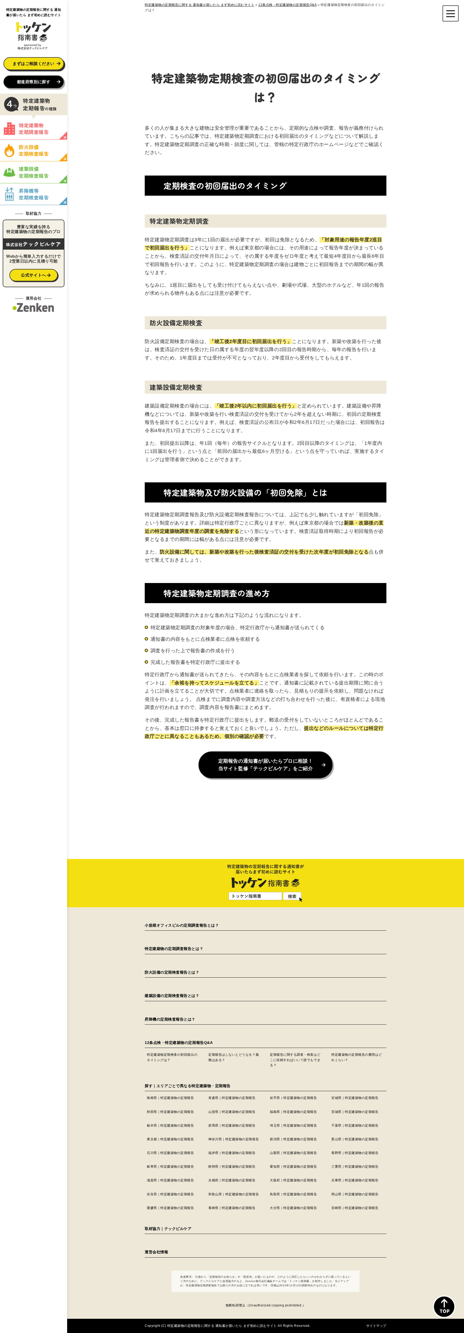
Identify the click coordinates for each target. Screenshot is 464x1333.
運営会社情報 (156, 1252)
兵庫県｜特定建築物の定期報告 (355, 1180)
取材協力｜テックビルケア (168, 1228)
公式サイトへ (33, 275)
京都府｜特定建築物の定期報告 (232, 1180)
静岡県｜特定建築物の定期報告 (232, 1166)
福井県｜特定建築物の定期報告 (232, 1153)
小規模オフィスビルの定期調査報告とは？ (182, 925)
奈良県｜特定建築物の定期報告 (170, 1194)
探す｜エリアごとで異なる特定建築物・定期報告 (188, 1086)
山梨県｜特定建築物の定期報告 (293, 1153)
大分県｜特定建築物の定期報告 (293, 1208)
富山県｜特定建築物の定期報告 (355, 1139)
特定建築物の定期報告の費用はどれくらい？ (356, 1057)
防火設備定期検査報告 (34, 150)
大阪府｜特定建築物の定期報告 (293, 1180)
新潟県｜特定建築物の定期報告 (293, 1139)
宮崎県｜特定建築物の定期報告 (355, 1208)
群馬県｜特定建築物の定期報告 (232, 1125)
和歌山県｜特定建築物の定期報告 (233, 1194)
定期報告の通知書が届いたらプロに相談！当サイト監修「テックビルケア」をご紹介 (265, 764)
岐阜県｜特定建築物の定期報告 (170, 1166)
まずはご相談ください (33, 63)
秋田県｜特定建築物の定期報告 (170, 1112)
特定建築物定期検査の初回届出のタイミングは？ (172, 1057)
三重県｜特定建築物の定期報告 (355, 1166)
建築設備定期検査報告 (34, 172)
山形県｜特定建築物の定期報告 (232, 1112)
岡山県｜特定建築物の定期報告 (355, 1194)
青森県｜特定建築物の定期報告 (232, 1098)
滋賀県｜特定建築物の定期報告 (170, 1180)
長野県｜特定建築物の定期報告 (355, 1153)
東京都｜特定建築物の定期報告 (170, 1139)
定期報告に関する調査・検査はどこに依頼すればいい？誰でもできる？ (295, 1060)
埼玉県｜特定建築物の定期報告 (293, 1125)
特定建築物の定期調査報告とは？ (174, 948)
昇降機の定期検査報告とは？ (170, 1019)
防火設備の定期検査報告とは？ (172, 972)
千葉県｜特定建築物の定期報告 (355, 1125)
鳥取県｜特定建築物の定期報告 (293, 1194)
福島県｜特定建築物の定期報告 (293, 1112)
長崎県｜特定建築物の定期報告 (232, 1208)
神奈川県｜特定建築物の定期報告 (233, 1139)
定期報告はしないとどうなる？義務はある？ (233, 1057)
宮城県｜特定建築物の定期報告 (355, 1098)
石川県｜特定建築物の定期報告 (170, 1153)
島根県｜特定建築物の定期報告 (170, 1098)
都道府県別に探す (33, 81)
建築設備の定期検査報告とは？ (172, 995)
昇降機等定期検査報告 (34, 194)
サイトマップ (376, 1326)
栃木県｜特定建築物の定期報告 (170, 1125)
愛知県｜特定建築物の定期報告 (293, 1166)
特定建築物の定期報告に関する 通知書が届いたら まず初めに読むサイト (222, 1326)
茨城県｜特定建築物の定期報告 (355, 1112)
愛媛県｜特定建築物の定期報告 (170, 1208)
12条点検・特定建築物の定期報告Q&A (179, 1042)
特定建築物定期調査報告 (34, 128)
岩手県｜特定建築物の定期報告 (293, 1098)
